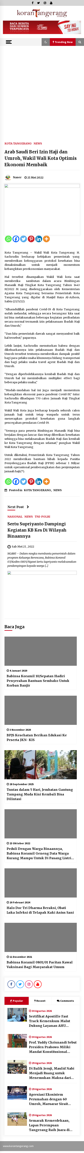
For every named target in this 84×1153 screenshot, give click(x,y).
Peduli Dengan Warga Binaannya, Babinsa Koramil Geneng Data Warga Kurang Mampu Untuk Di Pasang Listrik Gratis (40, 853)
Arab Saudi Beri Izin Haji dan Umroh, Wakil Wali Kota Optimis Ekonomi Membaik (40, 158)
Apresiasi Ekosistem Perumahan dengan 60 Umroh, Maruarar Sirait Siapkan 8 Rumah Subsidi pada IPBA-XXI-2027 (50, 1099)
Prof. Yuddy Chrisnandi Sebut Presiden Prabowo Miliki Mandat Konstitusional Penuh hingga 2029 (53, 1047)
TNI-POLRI (42, 516)
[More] (46, 238)
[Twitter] (23, 238)
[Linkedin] (38, 238)
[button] (46, 42)
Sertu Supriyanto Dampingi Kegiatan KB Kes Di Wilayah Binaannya (36, 530)
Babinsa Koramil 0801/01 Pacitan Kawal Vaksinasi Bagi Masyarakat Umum (40, 964)
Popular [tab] (18, 1001)
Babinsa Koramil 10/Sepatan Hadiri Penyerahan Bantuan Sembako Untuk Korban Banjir (38, 680)
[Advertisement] (42, 89)
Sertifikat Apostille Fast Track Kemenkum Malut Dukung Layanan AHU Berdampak (49, 1021)
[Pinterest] (31, 238)
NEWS (38, 143)
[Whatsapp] (8, 238)
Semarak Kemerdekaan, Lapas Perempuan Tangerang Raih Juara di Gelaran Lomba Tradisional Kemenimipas (52, 1125)
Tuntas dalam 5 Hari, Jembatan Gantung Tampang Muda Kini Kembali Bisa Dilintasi (40, 794)
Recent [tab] (41, 1001)
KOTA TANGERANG (18, 143)
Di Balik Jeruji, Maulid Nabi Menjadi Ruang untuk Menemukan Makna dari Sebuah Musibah (51, 1073)
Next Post (15, 507)
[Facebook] (16, 238)
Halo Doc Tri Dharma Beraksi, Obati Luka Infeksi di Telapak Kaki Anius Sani (40, 910)
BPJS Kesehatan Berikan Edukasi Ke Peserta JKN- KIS (37, 737)
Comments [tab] (67, 1001)
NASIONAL (14, 516)
